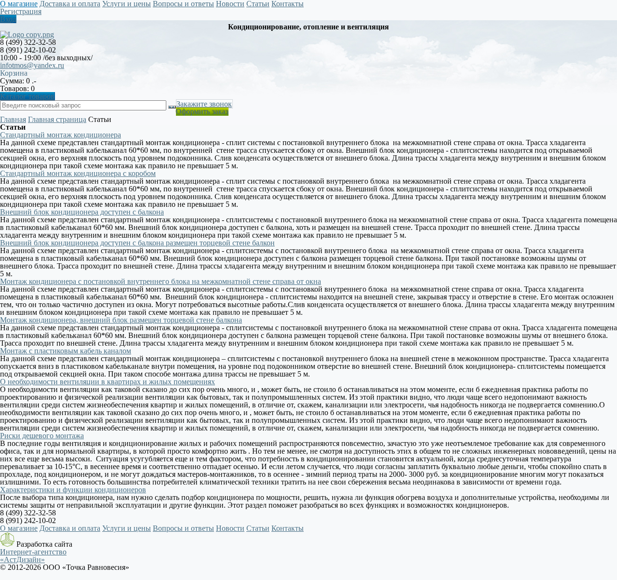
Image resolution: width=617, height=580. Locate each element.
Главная (13, 119)
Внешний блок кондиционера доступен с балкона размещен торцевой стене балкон (137, 243)
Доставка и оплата (70, 528)
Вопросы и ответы (183, 528)
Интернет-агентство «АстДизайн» (33, 556)
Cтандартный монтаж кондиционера (60, 135)
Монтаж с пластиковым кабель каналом (65, 351)
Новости (230, 528)
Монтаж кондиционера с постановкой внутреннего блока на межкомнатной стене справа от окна (160, 281)
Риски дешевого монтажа (42, 436)
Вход (8, 19)
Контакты (287, 528)
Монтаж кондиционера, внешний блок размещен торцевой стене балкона (121, 320)
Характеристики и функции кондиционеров (73, 490)
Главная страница (57, 119)
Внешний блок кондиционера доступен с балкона (82, 212)
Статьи (257, 528)
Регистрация (20, 11)
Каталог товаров (27, 96)
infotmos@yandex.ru (32, 65)
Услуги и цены (126, 528)
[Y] (172, 107)
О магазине (19, 528)
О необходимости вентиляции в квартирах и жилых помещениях (107, 382)
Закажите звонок (204, 104)
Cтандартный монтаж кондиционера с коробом (78, 173)
